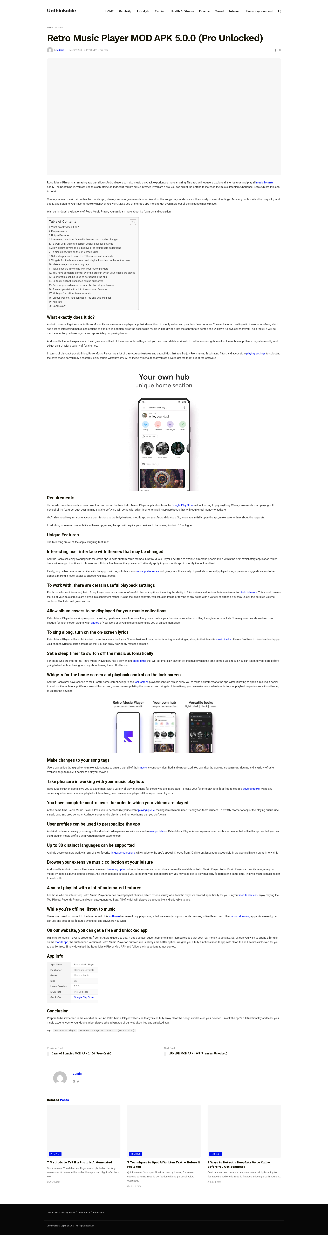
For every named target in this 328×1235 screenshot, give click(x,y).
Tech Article (84, 1212)
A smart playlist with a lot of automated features (80, 289)
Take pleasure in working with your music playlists (80, 268)
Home (50, 27)
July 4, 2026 (215, 1182)
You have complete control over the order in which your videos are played (94, 272)
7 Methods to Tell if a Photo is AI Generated (79, 1162)
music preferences (147, 571)
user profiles (157, 831)
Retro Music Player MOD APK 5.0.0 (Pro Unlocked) (107, 1030)
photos (95, 622)
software (114, 916)
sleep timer (139, 660)
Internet (235, 11)
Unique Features (60, 235)
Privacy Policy (68, 1212)
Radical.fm (98, 1212)
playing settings (255, 353)
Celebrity (125, 11)
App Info (57, 301)
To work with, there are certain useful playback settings (82, 243)
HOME (109, 11)
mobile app (61, 942)
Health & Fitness (182, 11)
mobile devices (248, 895)
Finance (204, 11)
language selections (123, 852)
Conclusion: (59, 306)
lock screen (141, 682)
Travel (219, 11)
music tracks (223, 639)
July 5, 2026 (135, 1186)
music (143, 767)
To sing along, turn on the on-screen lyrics (74, 252)
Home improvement (259, 11)
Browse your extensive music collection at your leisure (83, 285)
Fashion (160, 11)
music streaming (240, 916)
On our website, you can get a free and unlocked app (82, 297)
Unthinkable (61, 10)
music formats (265, 182)
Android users (248, 592)
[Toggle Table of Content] (131, 222)
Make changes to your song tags (71, 264)
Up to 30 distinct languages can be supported (78, 281)
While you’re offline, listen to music (72, 293)
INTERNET (60, 27)
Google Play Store (183, 505)
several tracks (251, 788)
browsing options (117, 869)
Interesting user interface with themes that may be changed (84, 239)
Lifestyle (143, 11)
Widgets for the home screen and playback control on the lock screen (90, 260)
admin (60, 50)
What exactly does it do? (65, 227)
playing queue (146, 810)
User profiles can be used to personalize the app (80, 277)
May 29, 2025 (76, 50)
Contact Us (52, 1212)
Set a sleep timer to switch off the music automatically (82, 256)
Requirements (59, 231)
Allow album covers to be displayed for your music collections (86, 247)
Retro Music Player (65, 1030)
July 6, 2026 (54, 1182)
